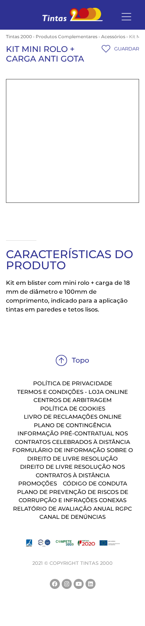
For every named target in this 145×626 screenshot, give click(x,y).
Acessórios (113, 36)
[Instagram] (67, 584)
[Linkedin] (91, 584)
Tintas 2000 (19, 36)
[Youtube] (79, 584)
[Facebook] (55, 584)
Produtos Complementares (66, 36)
